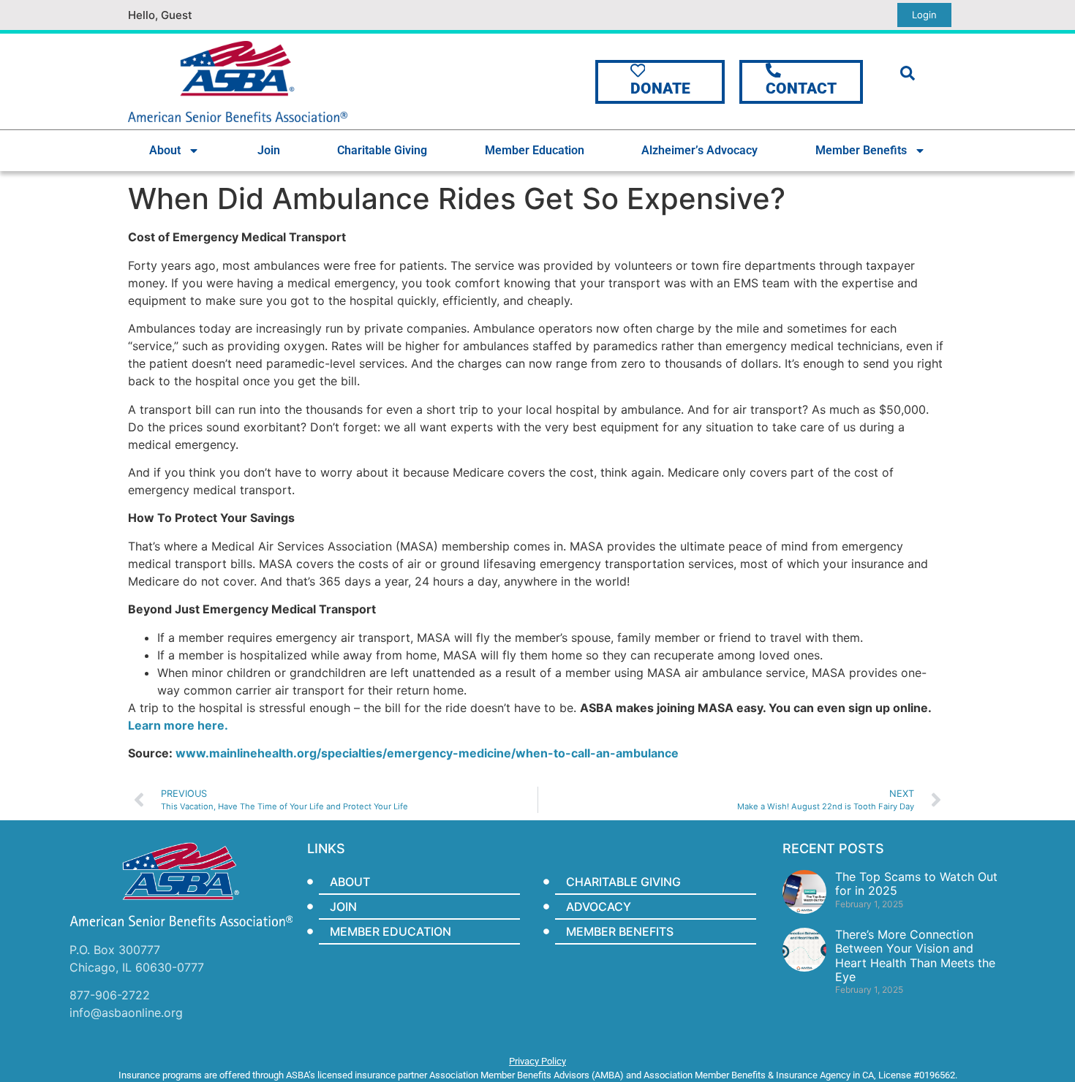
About (165, 150)
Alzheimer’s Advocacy (699, 150)
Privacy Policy (537, 1061)
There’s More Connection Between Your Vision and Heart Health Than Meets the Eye (915, 955)
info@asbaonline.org (126, 1012)
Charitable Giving (382, 150)
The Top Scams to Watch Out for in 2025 (916, 883)
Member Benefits (861, 150)
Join (268, 150)
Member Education (534, 150)
